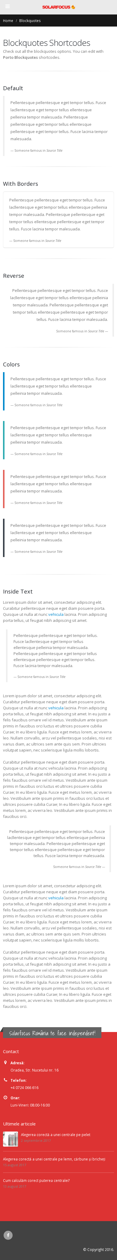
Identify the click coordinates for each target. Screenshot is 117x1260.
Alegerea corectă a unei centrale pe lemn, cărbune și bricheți (54, 1159)
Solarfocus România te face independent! (52, 1033)
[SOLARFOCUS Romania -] (58, 7)
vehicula (56, 614)
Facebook (8, 1235)
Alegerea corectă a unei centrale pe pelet (55, 1134)
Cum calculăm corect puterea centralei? (36, 1180)
